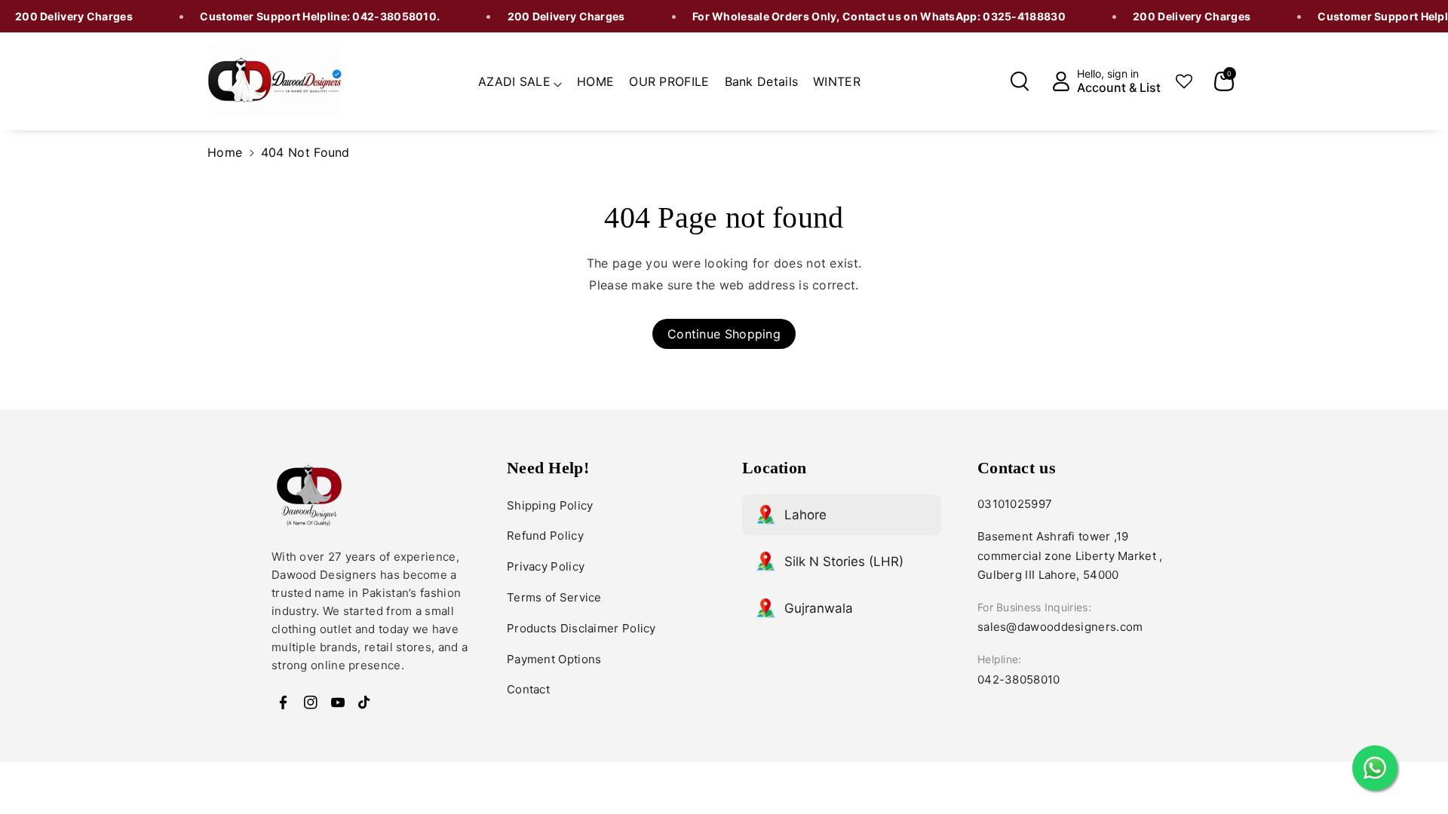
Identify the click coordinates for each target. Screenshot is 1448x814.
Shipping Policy (550, 505)
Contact (528, 689)
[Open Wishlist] (1184, 81)
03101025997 (1014, 504)
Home (224, 152)
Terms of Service (554, 597)
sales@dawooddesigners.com (1060, 627)
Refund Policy (545, 535)
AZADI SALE (514, 81)
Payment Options (554, 659)
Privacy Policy (545, 566)
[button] (520, 79)
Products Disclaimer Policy (581, 628)
